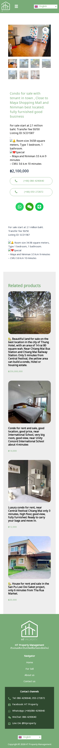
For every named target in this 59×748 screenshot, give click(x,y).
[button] (20, 6)
